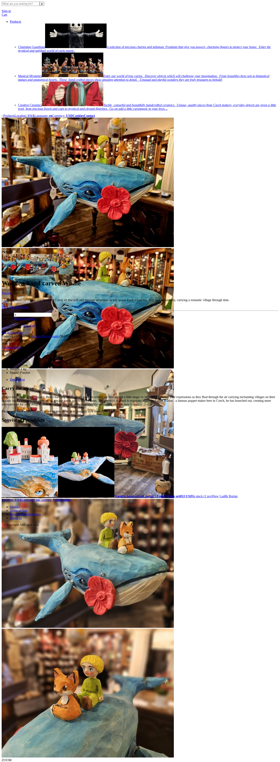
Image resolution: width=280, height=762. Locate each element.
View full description (15, 307)
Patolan (6, 293)
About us (16, 518)
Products (15, 21)
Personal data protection (25, 514)
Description (17, 379)
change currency (24, 318)
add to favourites (12, 332)
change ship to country (45, 336)
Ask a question (11, 347)
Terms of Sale (19, 510)
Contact (15, 507)
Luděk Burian (229, 496)
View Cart (28, 325)
